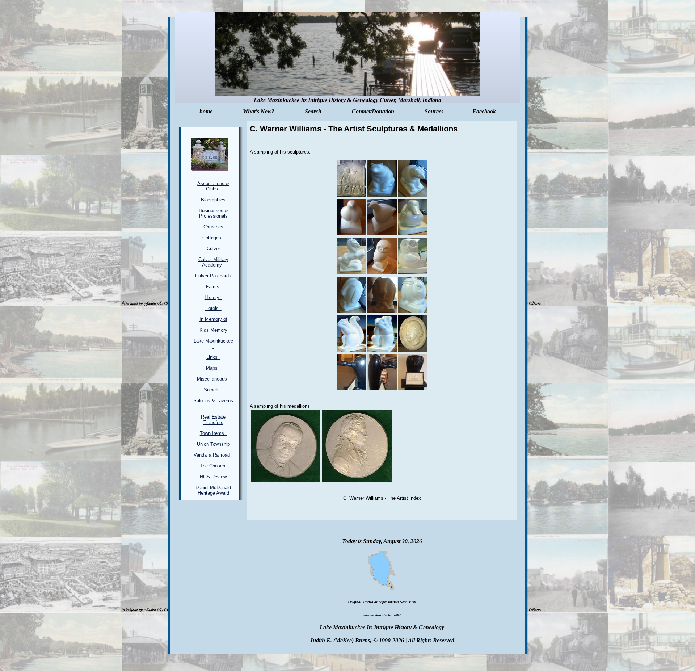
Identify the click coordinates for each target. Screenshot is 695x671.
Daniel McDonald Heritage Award (213, 490)
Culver (213, 248)
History (213, 297)
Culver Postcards (213, 275)
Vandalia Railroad (213, 455)
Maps (213, 368)
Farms (213, 286)
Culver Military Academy (213, 262)
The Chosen (213, 466)
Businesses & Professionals (213, 213)
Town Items (213, 433)
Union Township (213, 444)
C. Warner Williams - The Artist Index (382, 498)
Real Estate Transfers (213, 419)
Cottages (213, 237)
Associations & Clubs (213, 186)
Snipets (213, 390)
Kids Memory (213, 330)
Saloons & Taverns (213, 403)
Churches (213, 227)
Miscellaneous (213, 379)
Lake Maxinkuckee (213, 343)
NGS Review (213, 476)
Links (213, 357)
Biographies (213, 199)
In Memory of (213, 319)
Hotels (213, 308)
